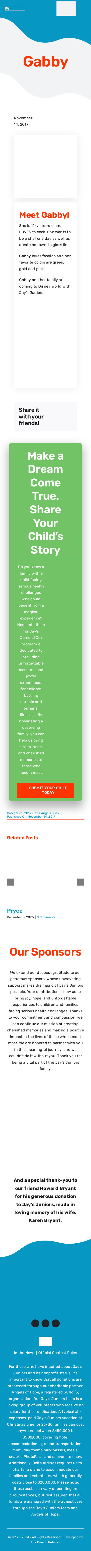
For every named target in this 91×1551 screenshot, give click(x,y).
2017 (27, 813)
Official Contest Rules (57, 1353)
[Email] (58, 423)
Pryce (14, 910)
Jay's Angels (41, 813)
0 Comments (46, 917)
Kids (56, 813)
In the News (24, 1353)
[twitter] (45, 1323)
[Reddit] (68, 410)
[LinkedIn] (58, 416)
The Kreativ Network (45, 1542)
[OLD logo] (45, 1264)
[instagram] (56, 1323)
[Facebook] (58, 410)
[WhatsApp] (68, 416)
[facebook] (35, 1323)
